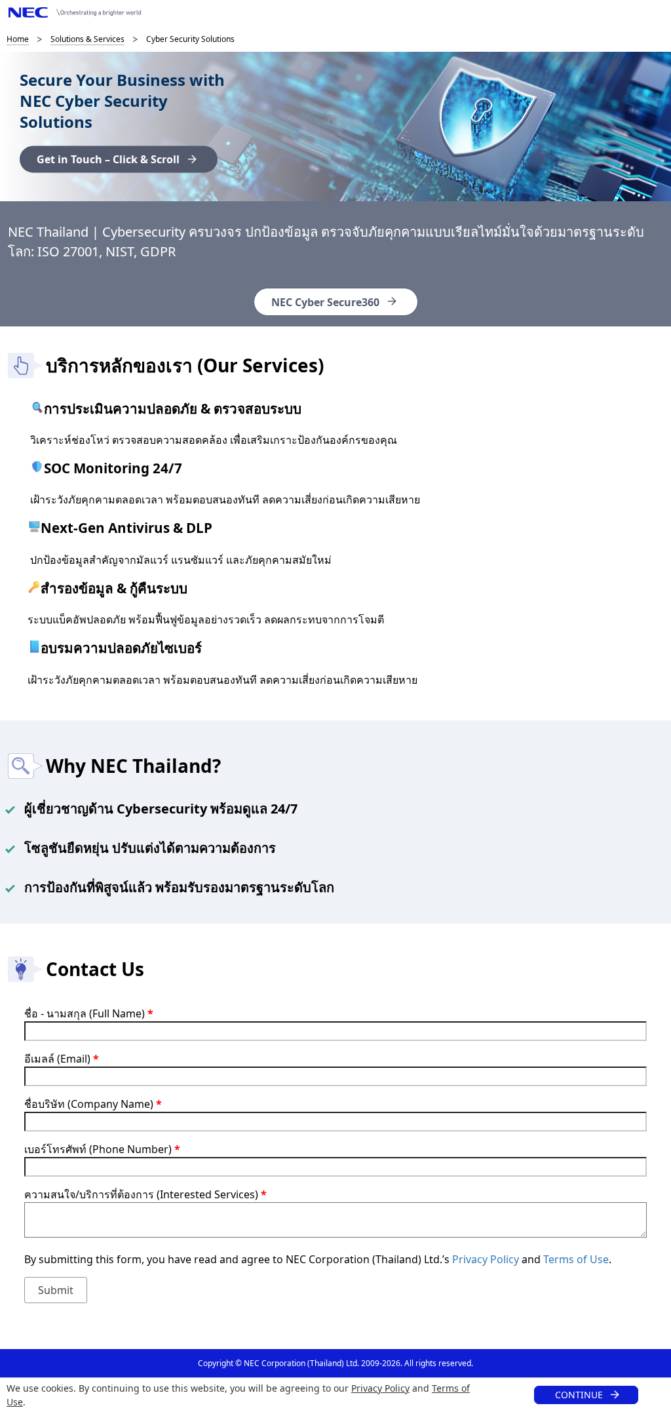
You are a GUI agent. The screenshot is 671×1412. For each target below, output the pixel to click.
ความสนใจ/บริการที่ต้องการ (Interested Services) (145, 1194)
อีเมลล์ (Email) (61, 1058)
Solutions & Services (87, 39)
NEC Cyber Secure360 (325, 302)
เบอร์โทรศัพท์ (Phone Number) (102, 1149)
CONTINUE (579, 1394)
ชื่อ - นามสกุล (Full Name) (88, 1013)
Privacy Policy (380, 1388)
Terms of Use (576, 1259)
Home (18, 39)
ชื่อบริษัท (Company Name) (93, 1104)
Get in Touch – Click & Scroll (108, 159)
